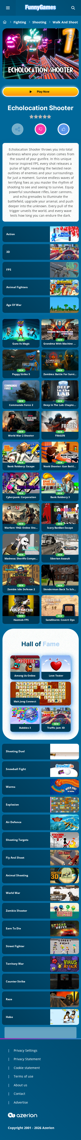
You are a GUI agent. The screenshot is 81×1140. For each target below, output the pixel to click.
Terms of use (23, 1076)
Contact (19, 1093)
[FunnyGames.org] (4, 22)
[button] (73, 8)
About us (20, 1085)
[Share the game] (18, 129)
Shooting (39, 22)
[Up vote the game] (64, 129)
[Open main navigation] (8, 8)
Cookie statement (27, 1068)
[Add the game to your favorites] (71, 36)
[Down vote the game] (41, 129)
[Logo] (40, 8)
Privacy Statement (27, 1059)
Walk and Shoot (65, 22)
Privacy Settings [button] (25, 1050)
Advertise (21, 1102)
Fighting (20, 22)
